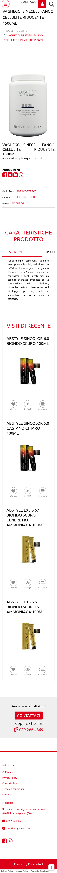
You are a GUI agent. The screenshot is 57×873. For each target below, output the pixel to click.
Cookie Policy (9, 783)
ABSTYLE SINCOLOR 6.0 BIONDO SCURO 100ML (27, 341)
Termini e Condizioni (40, 871)
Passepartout (35, 864)
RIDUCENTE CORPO (16, 30)
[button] (28, 104)
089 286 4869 (31, 729)
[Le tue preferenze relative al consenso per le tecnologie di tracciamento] (51, 867)
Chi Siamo (7, 772)
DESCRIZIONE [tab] (14, 251)
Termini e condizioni (13, 788)
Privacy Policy (9, 777)
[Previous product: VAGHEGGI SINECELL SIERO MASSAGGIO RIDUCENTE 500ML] (22, 51)
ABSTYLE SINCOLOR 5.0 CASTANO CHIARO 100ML (27, 428)
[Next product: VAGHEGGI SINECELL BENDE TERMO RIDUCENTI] (34, 51)
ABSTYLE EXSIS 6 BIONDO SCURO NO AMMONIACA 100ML (25, 606)
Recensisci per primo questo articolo (22, 158)
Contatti (6, 794)
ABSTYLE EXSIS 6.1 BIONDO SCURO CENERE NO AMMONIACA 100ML (25, 517)
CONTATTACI (28, 715)
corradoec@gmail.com (18, 828)
